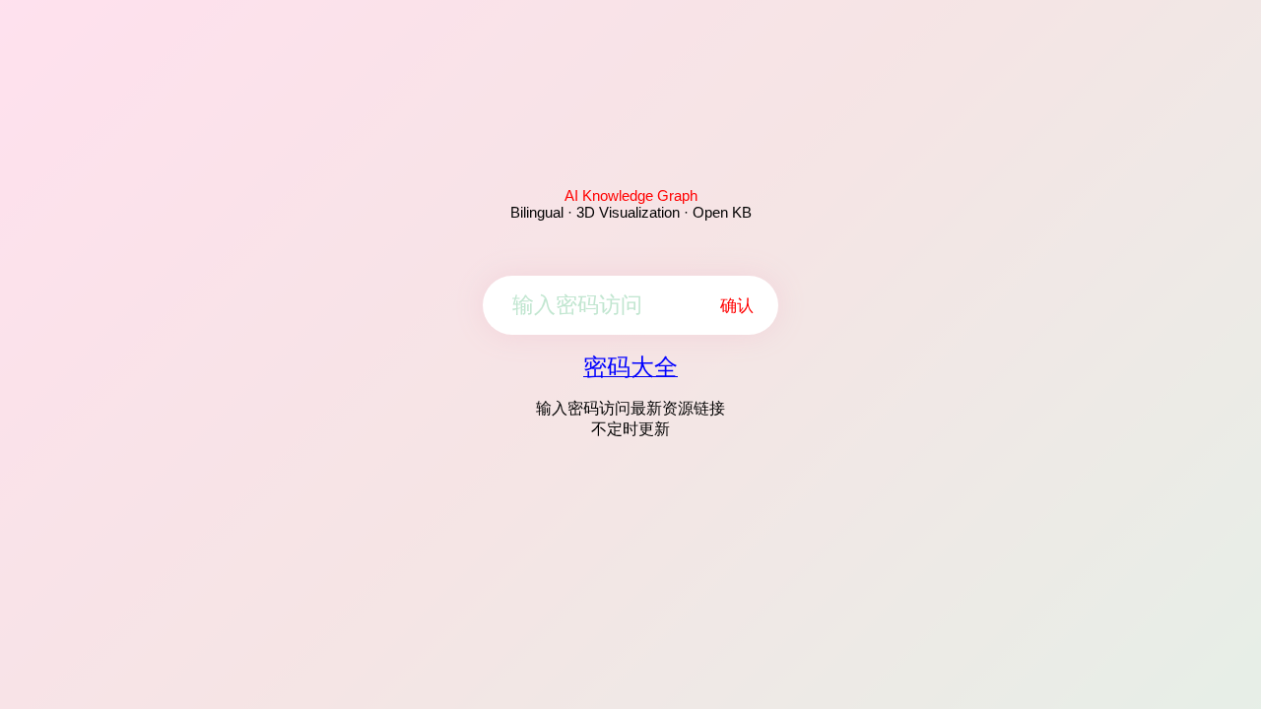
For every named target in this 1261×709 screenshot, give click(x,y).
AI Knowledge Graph (630, 195)
